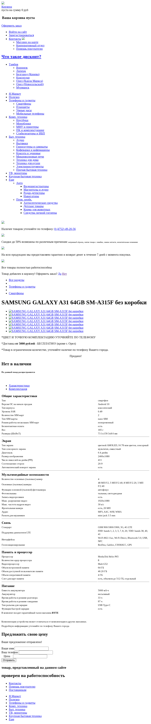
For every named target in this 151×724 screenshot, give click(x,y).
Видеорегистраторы (36, 186)
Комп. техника (18, 116)
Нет (64, 273)
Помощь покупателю (29, 48)
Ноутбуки (22, 120)
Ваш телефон (9, 652)
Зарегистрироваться (21, 35)
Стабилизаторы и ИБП (30, 133)
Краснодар (23, 77)
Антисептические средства (41, 202)
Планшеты (23, 107)
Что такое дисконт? (21, 56)
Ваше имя (7, 648)
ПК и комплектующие (30, 130)
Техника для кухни (28, 163)
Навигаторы (31, 196)
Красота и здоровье (28, 153)
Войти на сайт (18, 31)
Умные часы (24, 110)
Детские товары (34, 206)
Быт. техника (17, 136)
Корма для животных (37, 209)
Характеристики (19, 385)
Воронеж (22, 67)
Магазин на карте (27, 42)
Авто (19, 183)
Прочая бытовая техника (31, 169)
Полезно (14, 97)
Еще (11, 179)
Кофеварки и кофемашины (33, 150)
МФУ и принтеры (27, 126)
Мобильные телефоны (30, 113)
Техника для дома (27, 159)
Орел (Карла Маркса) (29, 80)
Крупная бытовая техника (25, 176)
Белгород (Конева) (27, 74)
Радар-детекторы (34, 192)
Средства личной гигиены (40, 212)
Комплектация (18, 388)
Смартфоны (23, 103)
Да (59, 273)
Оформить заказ (11, 25)
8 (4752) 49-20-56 (65, 228)
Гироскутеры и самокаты (32, 146)
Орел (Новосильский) (30, 84)
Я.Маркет (15, 93)
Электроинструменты (30, 166)
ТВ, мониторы (18, 173)
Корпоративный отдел (30, 45)
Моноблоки (23, 123)
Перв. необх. (24, 199)
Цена (6, 656)
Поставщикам (17, 689)
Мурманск (22, 87)
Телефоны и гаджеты (22, 100)
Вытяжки (22, 143)
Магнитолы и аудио (36, 189)
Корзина (6, 6)
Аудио (20, 140)
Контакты (15, 38)
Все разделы (16, 280)
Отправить (9, 660)
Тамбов (13, 64)
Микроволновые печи (30, 156)
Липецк (21, 71)
